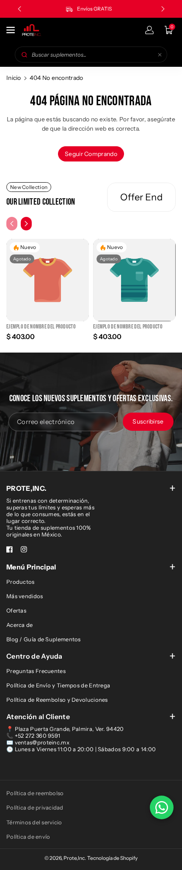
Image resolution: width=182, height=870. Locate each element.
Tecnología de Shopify (112, 858)
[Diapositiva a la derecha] (26, 223)
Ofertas (16, 610)
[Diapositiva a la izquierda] (11, 223)
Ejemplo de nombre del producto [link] (41, 326)
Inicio (13, 78)
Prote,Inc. (74, 858)
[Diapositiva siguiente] (163, 9)
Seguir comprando (91, 154)
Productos (20, 581)
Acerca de (19, 624)
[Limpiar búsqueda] (160, 54)
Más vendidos (24, 596)
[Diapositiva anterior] (19, 9)
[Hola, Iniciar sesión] (149, 30)
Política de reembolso (34, 793)
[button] (11, 30)
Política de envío (28, 836)
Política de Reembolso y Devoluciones (57, 699)
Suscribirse (147, 421)
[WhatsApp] (162, 807)
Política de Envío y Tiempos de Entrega (58, 685)
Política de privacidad (34, 807)
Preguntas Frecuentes (36, 671)
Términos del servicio (34, 822)
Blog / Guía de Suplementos (43, 639)
